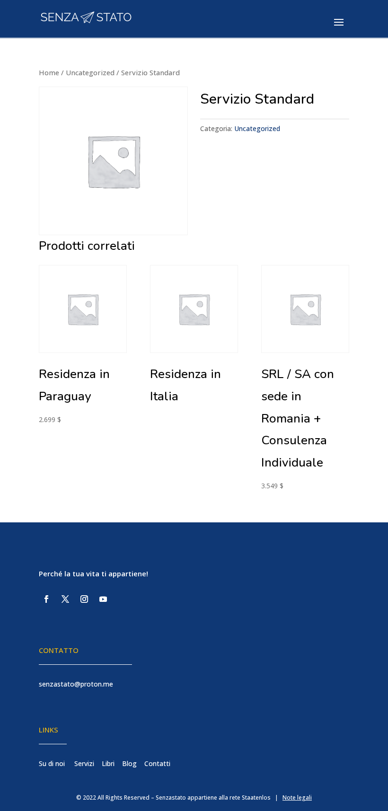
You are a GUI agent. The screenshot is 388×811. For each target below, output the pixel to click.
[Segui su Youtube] (103, 599)
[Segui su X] (65, 599)
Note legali (297, 797)
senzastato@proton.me (76, 683)
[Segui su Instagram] (84, 599)
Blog (129, 763)
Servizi (84, 763)
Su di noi (52, 763)
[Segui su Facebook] (46, 599)
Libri (108, 763)
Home (49, 72)
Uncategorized (90, 72)
